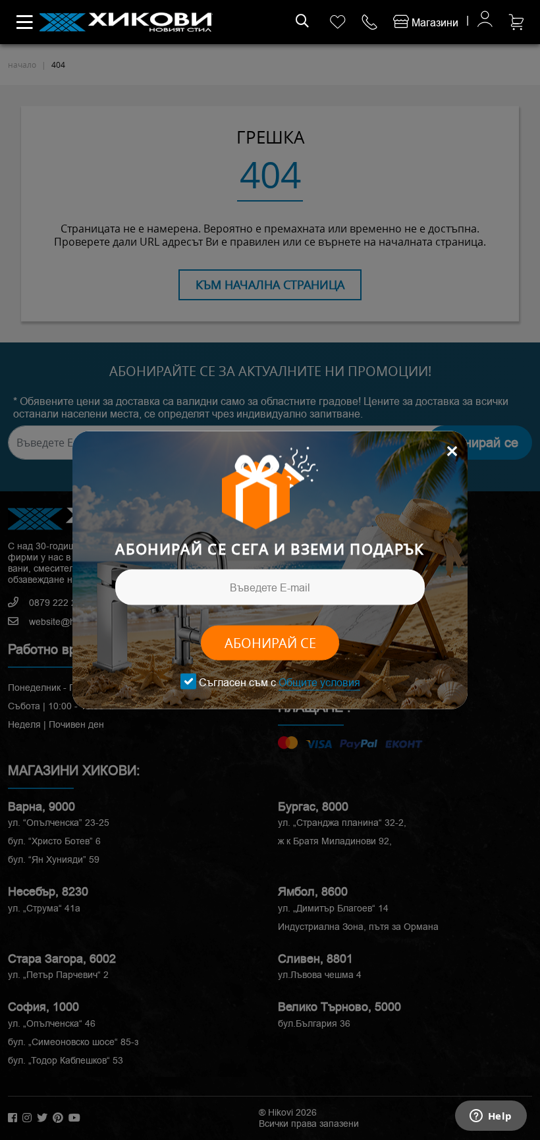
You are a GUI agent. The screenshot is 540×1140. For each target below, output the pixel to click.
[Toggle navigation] (24, 22)
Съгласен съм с (279, 682)
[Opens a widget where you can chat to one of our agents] (490, 1116)
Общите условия (319, 682)
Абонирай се (270, 643)
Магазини (433, 22)
